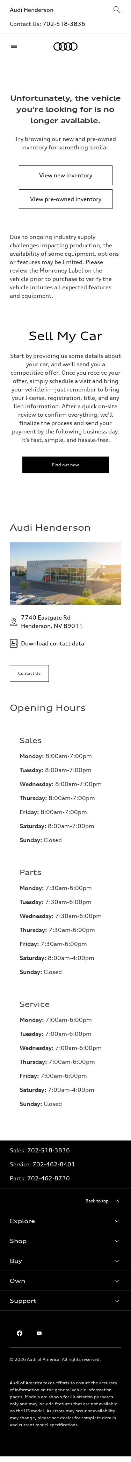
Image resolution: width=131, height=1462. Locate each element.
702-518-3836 (64, 23)
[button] (65, 1221)
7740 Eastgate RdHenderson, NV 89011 (52, 621)
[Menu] (15, 46)
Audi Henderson (31, 9)
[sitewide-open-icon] (117, 10)
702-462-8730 (48, 1178)
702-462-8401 (53, 1164)
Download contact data (52, 643)
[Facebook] (19, 1333)
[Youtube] (39, 1333)
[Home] (65, 46)
